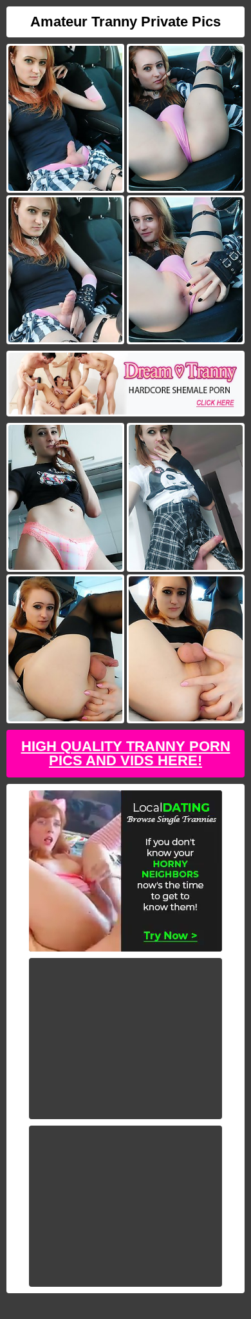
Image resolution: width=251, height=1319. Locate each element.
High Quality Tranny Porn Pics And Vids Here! (125, 753)
